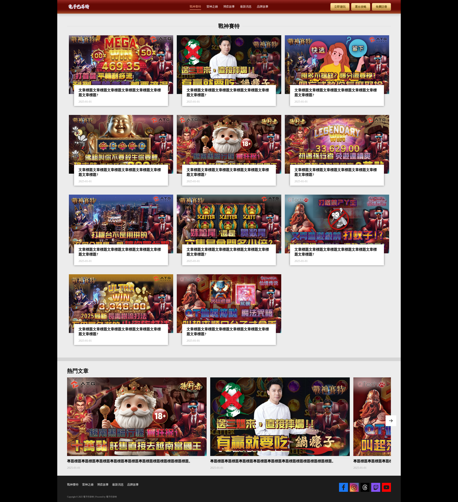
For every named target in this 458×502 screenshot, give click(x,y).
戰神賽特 (73, 484)
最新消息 (118, 484)
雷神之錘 (88, 484)
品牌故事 (133, 484)
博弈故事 (103, 484)
